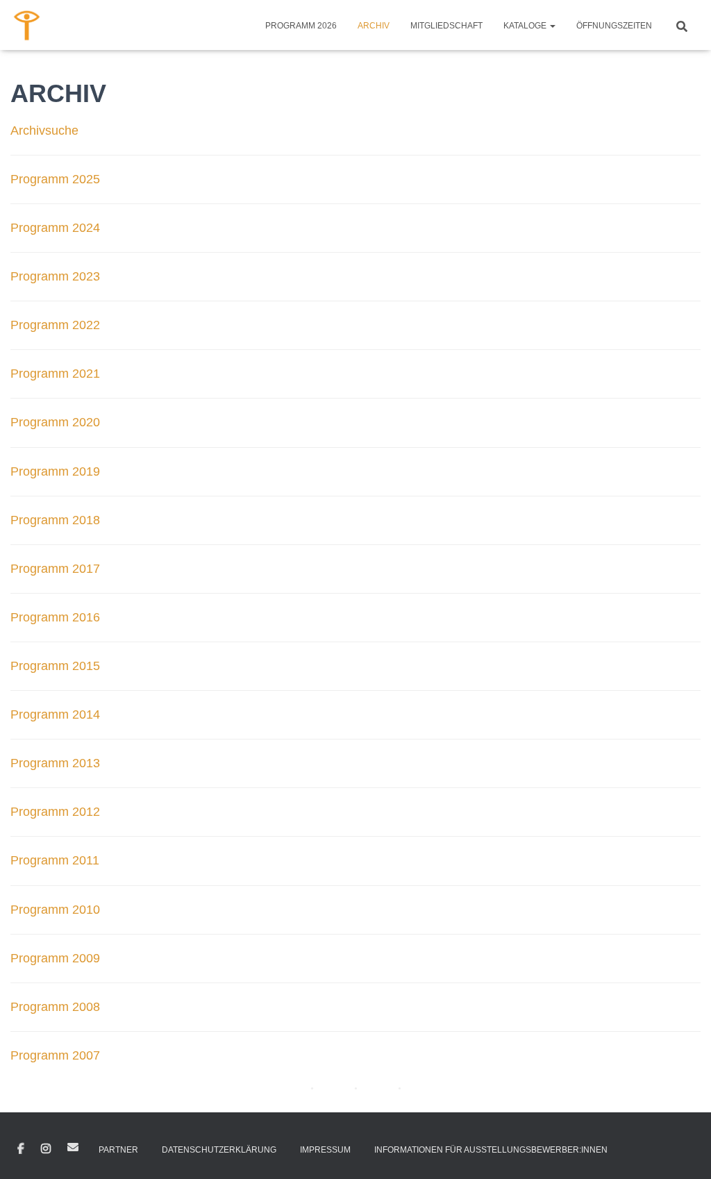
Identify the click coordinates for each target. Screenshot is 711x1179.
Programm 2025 (55, 179)
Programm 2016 (55, 617)
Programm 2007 (55, 1055)
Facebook (20, 1149)
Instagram (46, 1149)
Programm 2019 (55, 471)
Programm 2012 (55, 812)
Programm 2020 (55, 422)
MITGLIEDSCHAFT (446, 26)
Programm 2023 (55, 276)
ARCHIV (374, 26)
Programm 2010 (55, 910)
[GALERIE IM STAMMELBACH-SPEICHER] (27, 25)
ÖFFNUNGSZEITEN (614, 26)
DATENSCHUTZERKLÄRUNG (219, 1150)
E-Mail (72, 1147)
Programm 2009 (55, 958)
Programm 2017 (55, 569)
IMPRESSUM (325, 1150)
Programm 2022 (55, 325)
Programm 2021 (55, 374)
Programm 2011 (54, 860)
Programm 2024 (55, 228)
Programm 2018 (55, 520)
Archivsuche (44, 130)
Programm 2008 (55, 1007)
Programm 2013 (55, 763)
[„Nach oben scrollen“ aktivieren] (683, 1151)
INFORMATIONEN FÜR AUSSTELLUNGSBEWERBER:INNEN (491, 1150)
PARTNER (118, 1150)
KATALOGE (526, 26)
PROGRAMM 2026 (301, 26)
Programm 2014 (55, 714)
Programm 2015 (55, 666)
